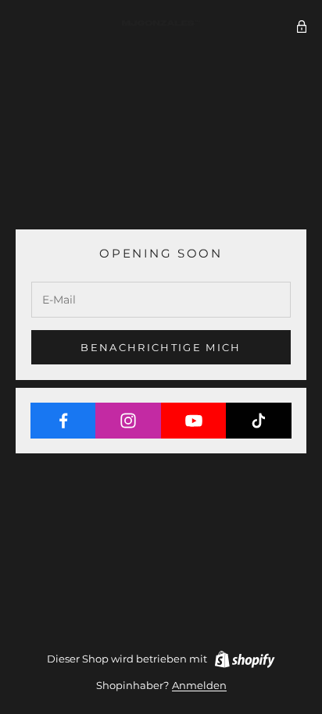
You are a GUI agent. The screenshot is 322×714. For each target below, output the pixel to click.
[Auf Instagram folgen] (128, 420)
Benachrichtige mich (160, 347)
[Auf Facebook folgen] (63, 420)
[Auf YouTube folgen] (194, 420)
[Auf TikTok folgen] (259, 420)
